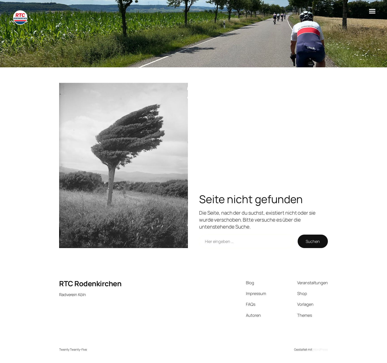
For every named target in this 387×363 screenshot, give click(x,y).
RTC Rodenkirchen (90, 283)
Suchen (313, 241)
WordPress (320, 349)
